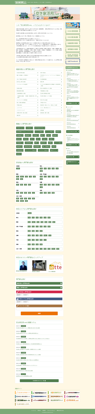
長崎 (33, 198)
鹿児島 (22, 200)
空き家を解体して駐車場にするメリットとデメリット (26, 365)
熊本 (25, 198)
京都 (49, 184)
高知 (49, 192)
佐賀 (21, 198)
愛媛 (53, 192)
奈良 (53, 184)
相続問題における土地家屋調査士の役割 (24, 376)
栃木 (21, 179)
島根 (29, 192)
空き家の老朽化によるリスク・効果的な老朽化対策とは (27, 333)
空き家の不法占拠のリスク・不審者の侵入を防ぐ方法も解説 (28, 327)
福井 (53, 176)
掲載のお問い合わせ (60, 410)
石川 (49, 176)
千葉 (30, 176)
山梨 (57, 176)
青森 (41, 168)
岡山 (17, 192)
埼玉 (26, 176)
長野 (41, 179)
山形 (57, 168)
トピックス (23, 374)
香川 (41, 192)
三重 (25, 184)
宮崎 (17, 200)
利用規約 (44, 410)
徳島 (45, 192)
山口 (33, 192)
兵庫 (41, 187)
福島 (41, 170)
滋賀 (45, 184)
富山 (45, 176)
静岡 (17, 184)
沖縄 (26, 200)
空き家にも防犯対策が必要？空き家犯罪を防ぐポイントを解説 (28, 354)
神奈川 (22, 176)
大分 (29, 198)
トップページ (33, 410)
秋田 (49, 168)
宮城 (53, 168)
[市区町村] (26, 295)
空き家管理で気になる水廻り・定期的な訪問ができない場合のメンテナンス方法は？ (33, 338)
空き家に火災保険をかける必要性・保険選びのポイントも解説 (28, 349)
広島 (21, 192)
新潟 (41, 176)
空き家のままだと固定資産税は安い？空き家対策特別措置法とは (29, 343)
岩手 (45, 168)
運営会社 (39, 410)
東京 (17, 176)
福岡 (17, 198)
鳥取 (25, 192)
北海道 (18, 168)
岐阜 (29, 184)
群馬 (17, 179)
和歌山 (57, 184)
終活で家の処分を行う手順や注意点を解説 (24, 370)
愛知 (21, 184)
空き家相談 (23, 331)
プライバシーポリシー (51, 410)
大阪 (41, 184)
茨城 (34, 176)
